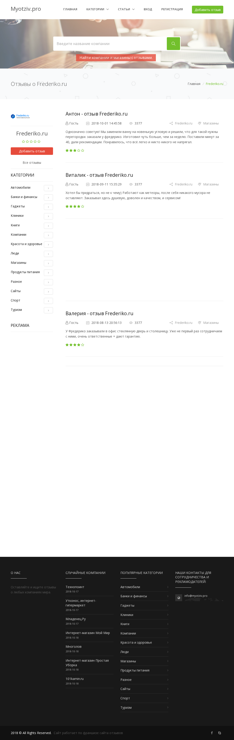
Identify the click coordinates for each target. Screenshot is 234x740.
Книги (15, 225)
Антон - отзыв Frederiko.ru (97, 114)
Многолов (74, 646)
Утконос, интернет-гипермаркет (81, 602)
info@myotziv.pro (195, 596)
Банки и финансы (24, 197)
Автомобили (20, 187)
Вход (148, 9)
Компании (18, 234)
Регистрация (172, 9)
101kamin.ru (75, 679)
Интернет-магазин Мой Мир (88, 633)
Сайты (16, 291)
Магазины (18, 262)
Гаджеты (18, 206)
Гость (73, 123)
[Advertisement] (32, 403)
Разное (16, 281)
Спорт (15, 300)
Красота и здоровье (26, 244)
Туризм (16, 309)
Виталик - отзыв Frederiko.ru (99, 175)
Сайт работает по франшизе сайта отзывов (88, 733)
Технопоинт (75, 587)
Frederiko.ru (183, 123)
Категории (95, 9)
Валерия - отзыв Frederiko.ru (99, 313)
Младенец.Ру (76, 619)
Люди (15, 253)
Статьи (124, 9)
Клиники (17, 215)
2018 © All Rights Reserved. (31, 733)
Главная (70, 9)
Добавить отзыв (208, 10)
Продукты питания (25, 272)
